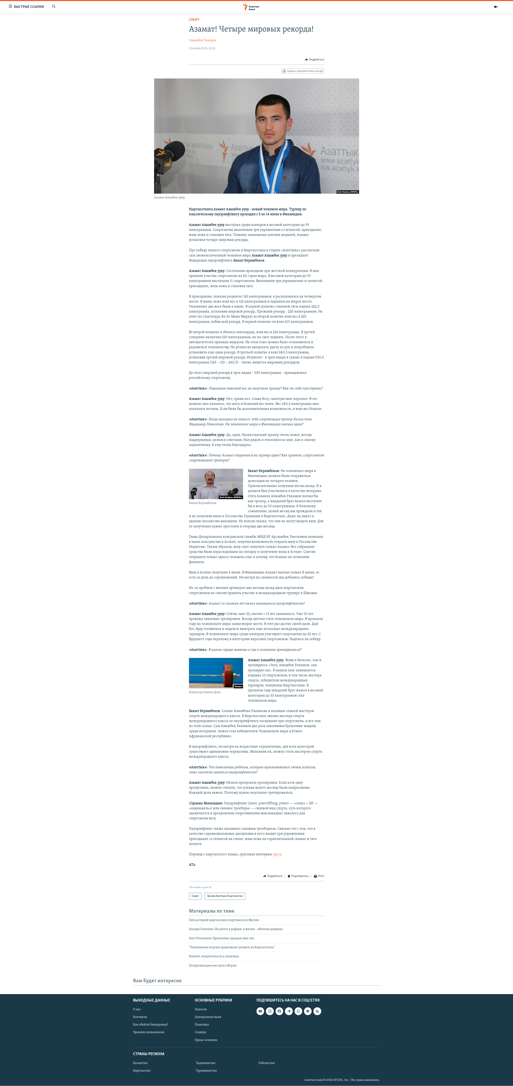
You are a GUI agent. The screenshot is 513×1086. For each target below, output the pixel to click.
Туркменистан (206, 1070)
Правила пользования (148, 1032)
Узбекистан (266, 1063)
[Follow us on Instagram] (270, 1011)
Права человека (206, 1040)
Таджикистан (205, 1063)
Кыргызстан (141, 1070)
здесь (277, 854)
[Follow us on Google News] (308, 1011)
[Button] (314, 59)
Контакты (140, 1017)
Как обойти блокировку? (150, 1024)
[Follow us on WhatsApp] (298, 1011)
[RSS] (317, 1011)
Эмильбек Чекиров (202, 40)
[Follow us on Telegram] (289, 1011)
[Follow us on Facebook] (279, 1011)
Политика (202, 1024)
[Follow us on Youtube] (260, 1011)
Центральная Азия (208, 1017)
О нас (137, 1009)
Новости (201, 1009)
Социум (200, 1032)
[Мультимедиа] (496, 7)
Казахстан (140, 1063)
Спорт (194, 20)
